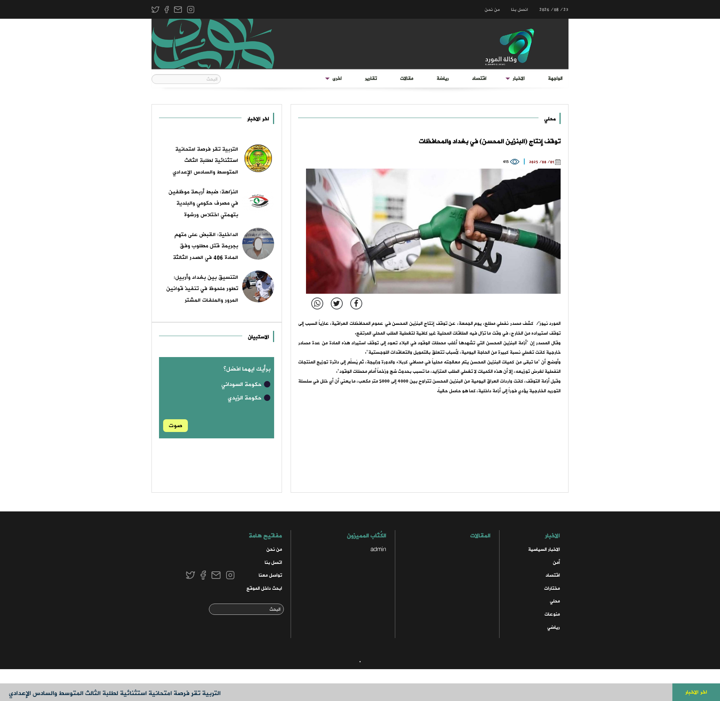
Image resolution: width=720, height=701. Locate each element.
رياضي (553, 627)
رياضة (442, 78)
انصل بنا (519, 9)
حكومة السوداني (242, 384)
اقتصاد (479, 78)
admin (378, 549)
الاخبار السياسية (544, 549)
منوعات (552, 614)
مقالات (406, 78)
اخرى (337, 78)
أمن (556, 562)
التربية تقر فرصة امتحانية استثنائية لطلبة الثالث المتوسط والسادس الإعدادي (129, 693)
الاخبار (519, 78)
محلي (550, 119)
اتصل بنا (273, 562)
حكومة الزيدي (245, 398)
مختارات (552, 588)
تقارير (371, 78)
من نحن (492, 9)
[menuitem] (555, 79)
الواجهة (555, 78)
